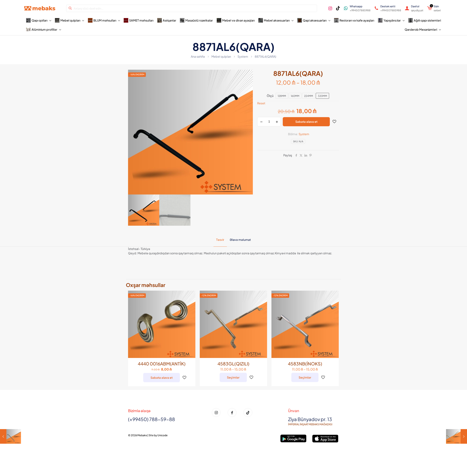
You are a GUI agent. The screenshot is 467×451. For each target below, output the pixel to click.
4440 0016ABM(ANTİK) (162, 363)
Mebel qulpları (221, 56)
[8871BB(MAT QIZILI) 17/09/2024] (456, 436)
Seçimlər (233, 377)
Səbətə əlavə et (306, 122)
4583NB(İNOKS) (305, 363)
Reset (261, 103)
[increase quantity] (277, 122)
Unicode (162, 435)
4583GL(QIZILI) (233, 363)
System (243, 56)
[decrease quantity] (261, 122)
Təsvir (220, 240)
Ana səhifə (198, 56)
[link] (293, 438)
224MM (308, 95)
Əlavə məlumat (240, 240)
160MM (295, 95)
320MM (322, 95)
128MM (282, 95)
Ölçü (270, 96)
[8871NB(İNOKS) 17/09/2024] (10, 436)
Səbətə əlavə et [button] (161, 377)
